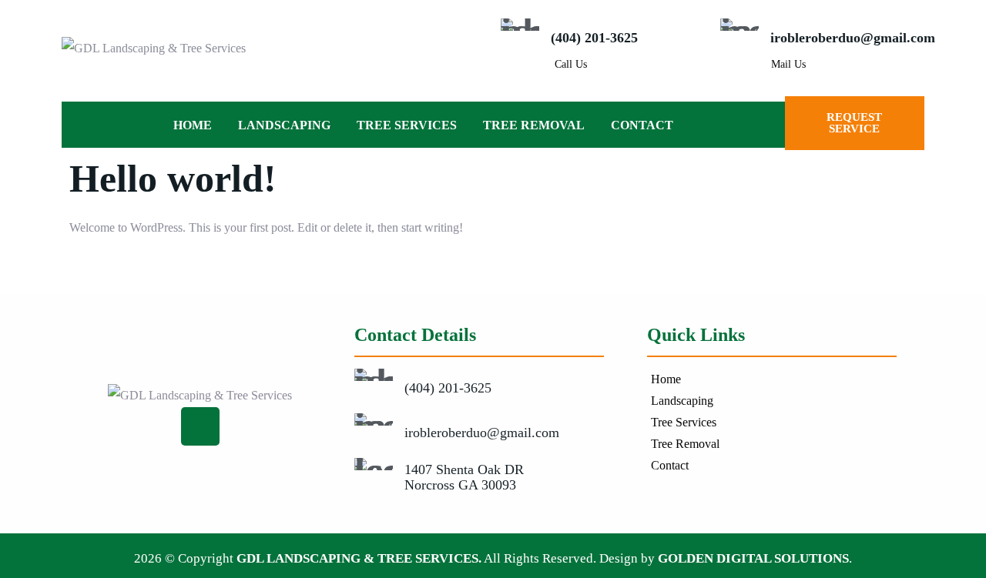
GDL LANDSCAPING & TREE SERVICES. (358, 558)
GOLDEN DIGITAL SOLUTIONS (753, 558)
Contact (642, 125)
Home (192, 125)
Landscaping (284, 125)
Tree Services (407, 125)
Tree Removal (534, 125)
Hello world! (173, 178)
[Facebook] (200, 426)
